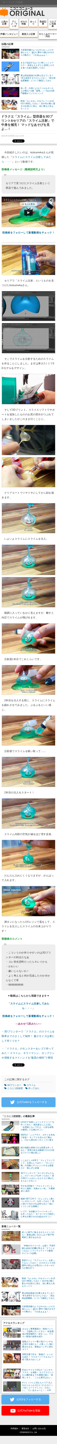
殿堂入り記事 (28, 34)
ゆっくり (33, 22)
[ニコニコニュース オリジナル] (22, 12)
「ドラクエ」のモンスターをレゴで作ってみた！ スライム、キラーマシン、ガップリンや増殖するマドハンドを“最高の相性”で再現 (28, 1053)
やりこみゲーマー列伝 (48, 35)
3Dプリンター (14, 1085)
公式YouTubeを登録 (28, 1410)
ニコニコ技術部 (15, 1088)
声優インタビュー (9, 34)
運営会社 (25, 1428)
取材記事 (43, 22)
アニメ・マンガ (14, 23)
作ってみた (33, 1088)
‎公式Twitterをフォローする (31, 1102)
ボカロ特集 (23, 22)
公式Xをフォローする (28, 1399)
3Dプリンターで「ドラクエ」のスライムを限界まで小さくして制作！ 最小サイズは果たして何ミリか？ (28, 1036)
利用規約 (14, 1428)
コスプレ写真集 (52, 23)
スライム (31, 1085)
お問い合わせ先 (39, 1428)
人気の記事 (4, 22)
